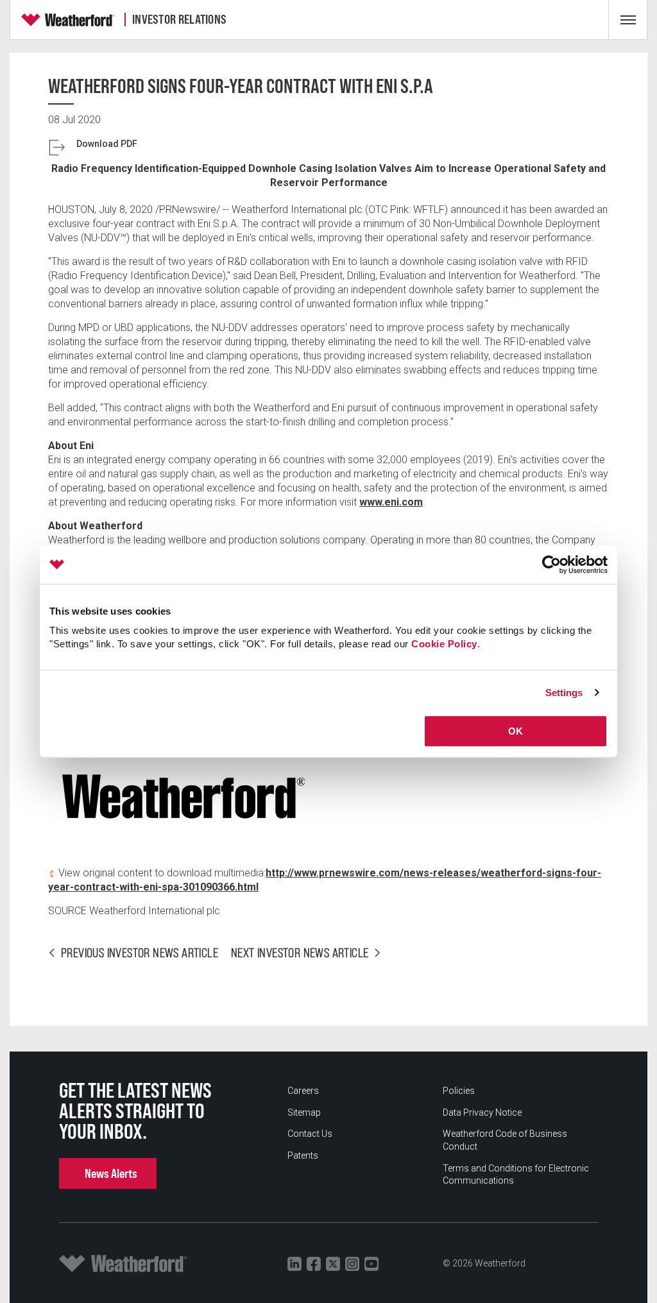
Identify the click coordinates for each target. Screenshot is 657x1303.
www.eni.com (391, 502)
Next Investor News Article (299, 952)
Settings (564, 692)
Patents (302, 1155)
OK (515, 731)
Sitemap (304, 1112)
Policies (459, 1091)
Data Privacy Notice (482, 1112)
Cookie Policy (444, 643)
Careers (303, 1091)
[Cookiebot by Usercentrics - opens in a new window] (551, 564)
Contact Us (309, 1133)
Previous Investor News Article (139, 952)
